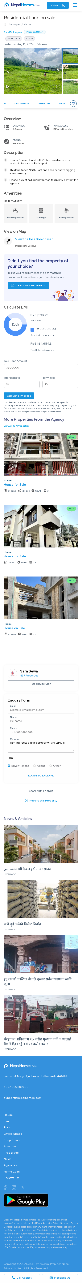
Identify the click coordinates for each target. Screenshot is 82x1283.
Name (13, 717)
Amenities (44, 103)
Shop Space (12, 1140)
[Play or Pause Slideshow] (7, 87)
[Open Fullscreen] (58, 87)
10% (15, 324)
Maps (62, 103)
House (8, 480)
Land (7, 1121)
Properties (11, 1152)
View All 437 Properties (17, 426)
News (7, 1159)
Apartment (11, 1146)
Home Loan (12, 1171)
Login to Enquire (41, 775)
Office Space (13, 1133)
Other (57, 765)
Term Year (49, 377)
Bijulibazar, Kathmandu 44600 (46, 1076)
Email (13, 706)
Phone (13, 728)
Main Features (13, 201)
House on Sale (14, 628)
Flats (7, 1127)
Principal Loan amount (43, 335)
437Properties (29, 675)
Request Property (32, 285)
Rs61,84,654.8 (41, 344)
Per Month (36, 320)
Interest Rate (12, 377)
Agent (41, 765)
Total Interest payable (42, 350)
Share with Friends (41, 791)
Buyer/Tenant (20, 765)
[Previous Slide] (7, 71)
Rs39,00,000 (46, 329)
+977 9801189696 (16, 1087)
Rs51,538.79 (39, 315)
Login (54, 5)
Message (15, 739)
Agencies (10, 1165)
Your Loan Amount (15, 361)
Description (22, 103)
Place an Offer (35, 32)
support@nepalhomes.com (23, 1097)
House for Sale (15, 485)
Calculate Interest (19, 395)
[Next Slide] (58, 71)
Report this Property (43, 800)
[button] (33, 71)
